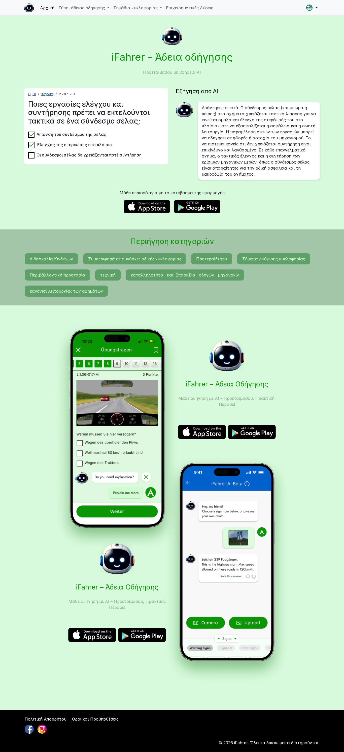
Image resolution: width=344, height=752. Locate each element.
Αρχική (47, 7)
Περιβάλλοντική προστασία (57, 275)
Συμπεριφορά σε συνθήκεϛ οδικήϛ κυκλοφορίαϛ (134, 258)
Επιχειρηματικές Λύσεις (189, 7)
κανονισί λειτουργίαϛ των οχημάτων (66, 291)
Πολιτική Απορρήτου (45, 719)
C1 (34, 94)
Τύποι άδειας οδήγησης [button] (82, 7)
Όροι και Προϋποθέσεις (95, 719)
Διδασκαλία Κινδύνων (51, 258)
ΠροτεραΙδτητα (211, 258)
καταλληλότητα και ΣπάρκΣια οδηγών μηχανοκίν (185, 275)
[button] (312, 8)
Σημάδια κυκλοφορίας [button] (136, 7)
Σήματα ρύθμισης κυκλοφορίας (273, 258)
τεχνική (47, 94)
